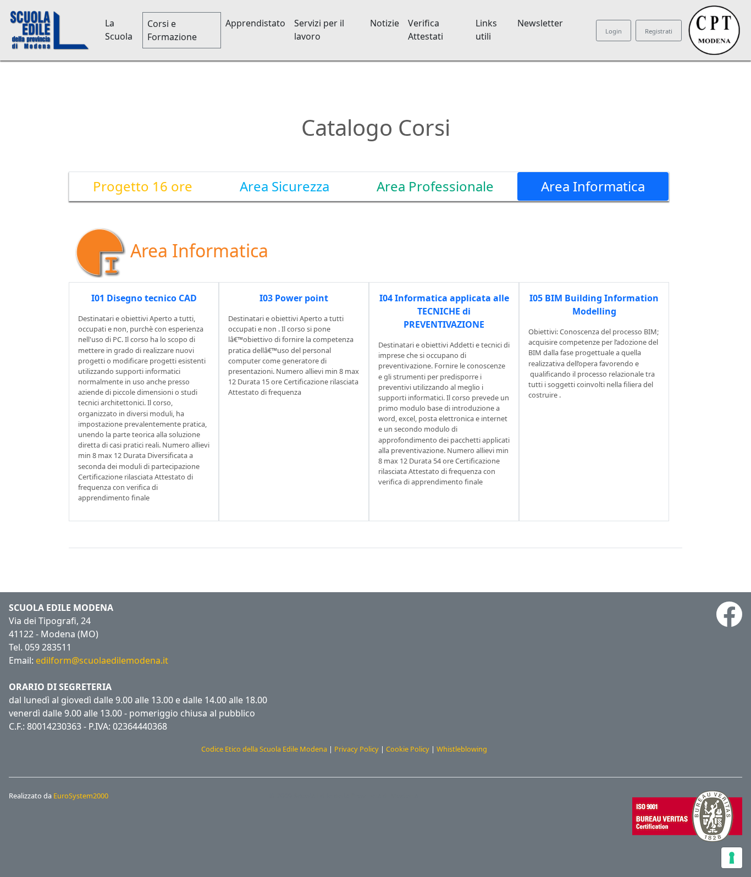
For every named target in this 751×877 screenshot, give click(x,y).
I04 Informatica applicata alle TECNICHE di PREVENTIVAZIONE (444, 311)
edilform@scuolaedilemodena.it (102, 660)
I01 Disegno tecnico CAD (144, 298)
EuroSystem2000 (80, 796)
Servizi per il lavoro (319, 29)
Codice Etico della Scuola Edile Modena (264, 749)
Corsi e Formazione (172, 30)
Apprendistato (255, 23)
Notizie (384, 23)
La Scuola (118, 29)
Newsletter (540, 23)
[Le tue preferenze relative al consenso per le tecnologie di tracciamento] (731, 857)
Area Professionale (435, 186)
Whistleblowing (462, 749)
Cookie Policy (407, 749)
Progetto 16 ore (142, 186)
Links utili (486, 29)
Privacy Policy (356, 749)
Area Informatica (593, 186)
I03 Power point (293, 298)
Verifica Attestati (425, 29)
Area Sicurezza (284, 186)
